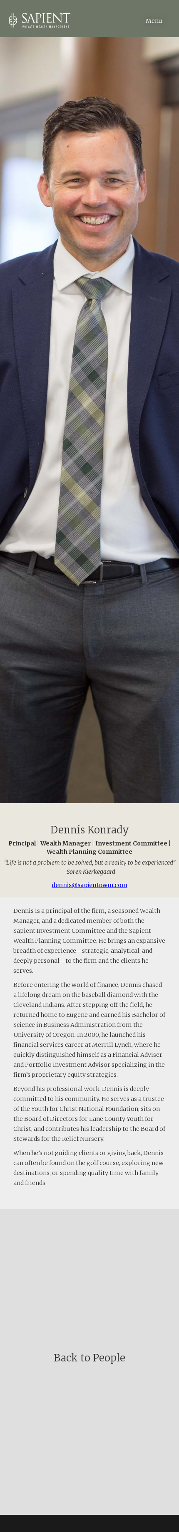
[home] (35, 18)
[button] (162, 12)
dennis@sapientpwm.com (89, 885)
